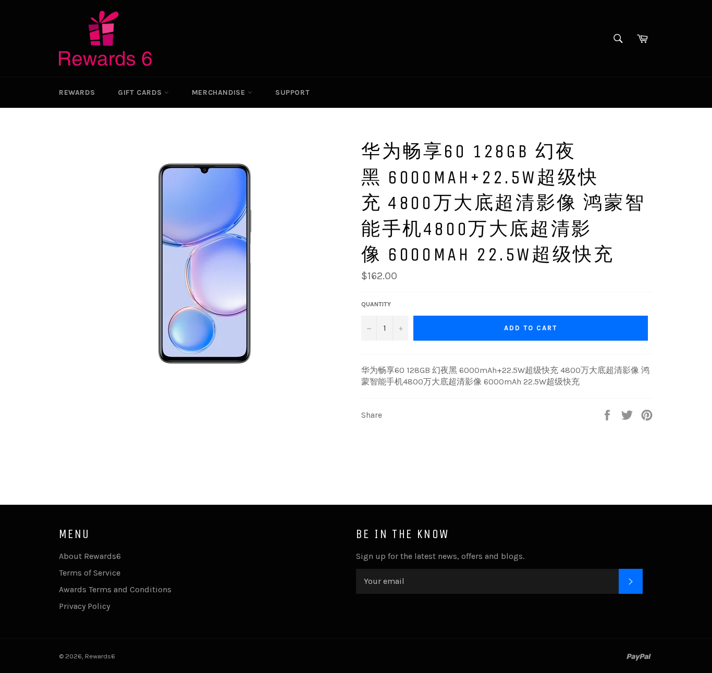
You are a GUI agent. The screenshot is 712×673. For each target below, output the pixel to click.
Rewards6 (100, 656)
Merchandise (220, 92)
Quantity (376, 304)
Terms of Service (89, 573)
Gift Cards (141, 92)
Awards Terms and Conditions (115, 589)
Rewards (77, 92)
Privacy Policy (84, 606)
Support (292, 92)
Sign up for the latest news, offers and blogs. (440, 556)
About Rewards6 (90, 556)
